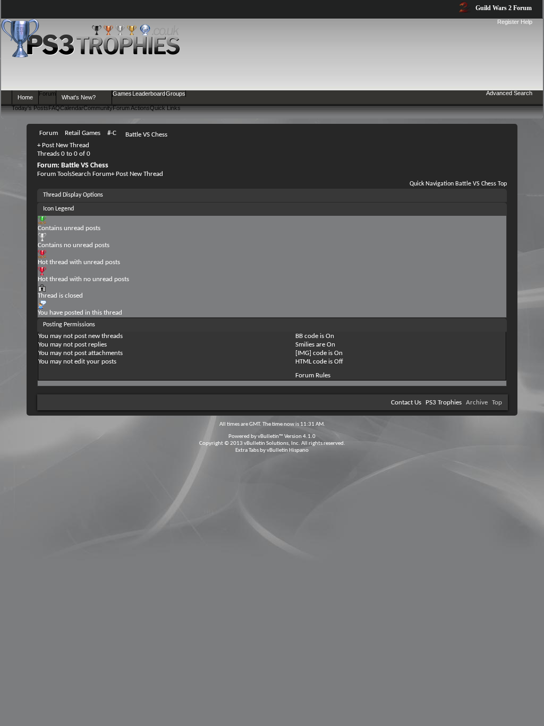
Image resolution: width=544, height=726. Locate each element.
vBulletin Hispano (288, 450)
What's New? (79, 97)
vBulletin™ (270, 437)
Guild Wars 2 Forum (503, 8)
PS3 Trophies (444, 402)
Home (25, 97)
